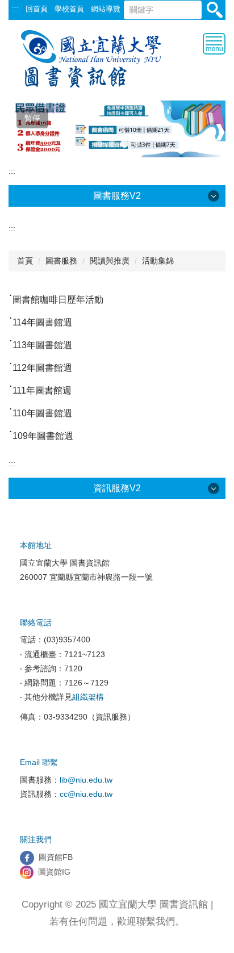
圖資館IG (52, 871)
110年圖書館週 (42, 413)
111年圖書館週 (42, 390)
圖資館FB (53, 857)
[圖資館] (76, 76)
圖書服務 (61, 260)
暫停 (32, 118)
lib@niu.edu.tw (86, 779)
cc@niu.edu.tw (86, 794)
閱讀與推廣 (109, 260)
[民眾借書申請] (117, 128)
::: (15, 9)
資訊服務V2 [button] (117, 488)
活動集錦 (158, 260)
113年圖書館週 (42, 345)
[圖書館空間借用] (111, 143)
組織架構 (88, 696)
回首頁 (37, 9)
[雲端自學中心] (136, 143)
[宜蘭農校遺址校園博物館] (99, 143)
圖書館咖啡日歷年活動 (57, 299)
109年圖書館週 (42, 436)
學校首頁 (69, 9)
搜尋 (215, 10)
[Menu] (214, 44)
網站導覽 (105, 9)
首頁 (25, 260)
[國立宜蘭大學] (92, 46)
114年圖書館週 (42, 322)
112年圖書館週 (42, 368)
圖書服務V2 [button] (117, 195)
